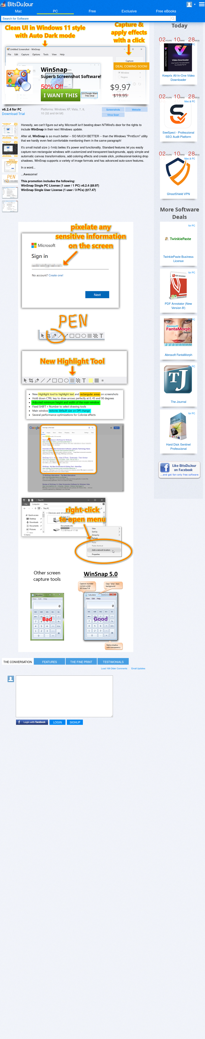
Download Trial (13, 114)
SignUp (75, 722)
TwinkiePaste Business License (178, 258)
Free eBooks (166, 10)
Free (92, 10)
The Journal (178, 401)
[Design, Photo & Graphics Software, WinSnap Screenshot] (10, 206)
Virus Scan (113, 114)
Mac (18, 10)
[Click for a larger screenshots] (75, 651)
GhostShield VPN (178, 194)
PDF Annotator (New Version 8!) (178, 305)
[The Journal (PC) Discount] (178, 377)
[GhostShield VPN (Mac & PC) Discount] (178, 170)
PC (55, 10)
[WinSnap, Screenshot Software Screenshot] (10, 166)
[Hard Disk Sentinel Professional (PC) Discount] (178, 424)
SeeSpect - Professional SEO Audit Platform (178, 134)
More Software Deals (179, 213)
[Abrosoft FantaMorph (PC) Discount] (178, 330)
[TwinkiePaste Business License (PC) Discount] (178, 237)
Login (57, 722)
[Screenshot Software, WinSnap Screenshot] (10, 193)
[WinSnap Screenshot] (10, 131)
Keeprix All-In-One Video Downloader (178, 77)
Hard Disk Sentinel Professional (178, 446)
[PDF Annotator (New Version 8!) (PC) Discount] (178, 283)
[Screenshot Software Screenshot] (10, 149)
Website (136, 109)
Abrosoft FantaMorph (178, 354)
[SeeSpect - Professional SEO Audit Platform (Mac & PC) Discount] (178, 112)
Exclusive (129, 10)
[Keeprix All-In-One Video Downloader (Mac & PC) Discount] (178, 55)
